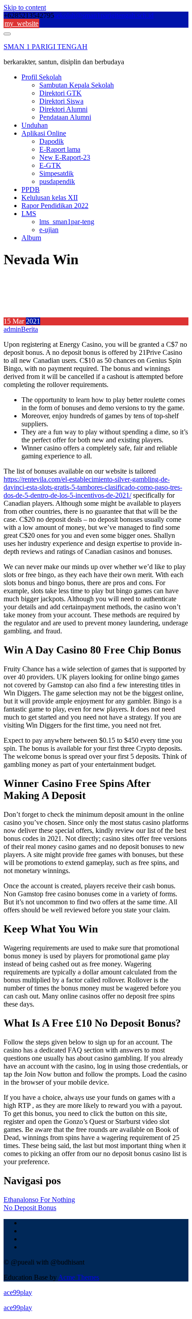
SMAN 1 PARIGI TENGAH (46, 46)
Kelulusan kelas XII (49, 197)
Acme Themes (78, 1277)
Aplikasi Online (43, 133)
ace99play (18, 1292)
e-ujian (48, 229)
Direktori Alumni (63, 109)
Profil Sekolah (41, 77)
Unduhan (34, 125)
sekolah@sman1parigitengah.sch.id (104, 15)
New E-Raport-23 (64, 157)
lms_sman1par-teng (66, 221)
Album (31, 237)
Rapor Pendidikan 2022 (54, 205)
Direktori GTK (60, 93)
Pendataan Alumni (65, 117)
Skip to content (25, 7)
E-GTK (50, 165)
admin (12, 329)
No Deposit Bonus (30, 1207)
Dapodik (51, 141)
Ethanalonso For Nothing (39, 1199)
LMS (28, 213)
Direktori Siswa (61, 101)
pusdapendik (57, 181)
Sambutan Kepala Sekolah (76, 85)
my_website (21, 23)
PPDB (30, 189)
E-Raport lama (59, 149)
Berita (29, 329)
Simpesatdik (56, 173)
